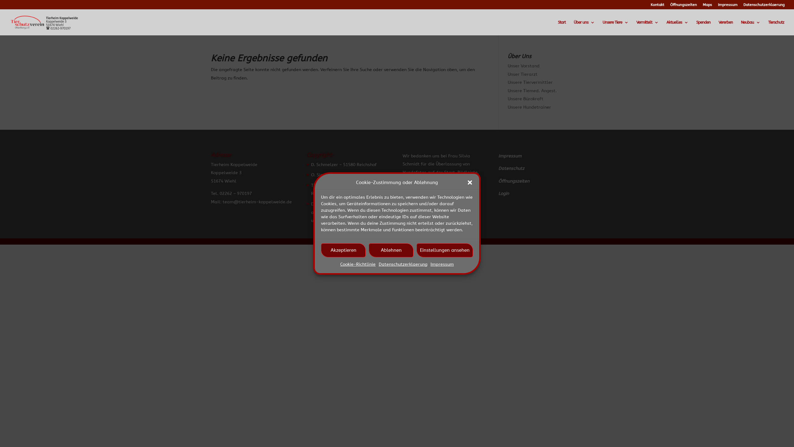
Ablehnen (391, 250)
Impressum (442, 264)
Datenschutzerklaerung (403, 264)
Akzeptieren (343, 250)
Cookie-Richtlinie (358, 264)
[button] (470, 182)
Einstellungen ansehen (445, 250)
